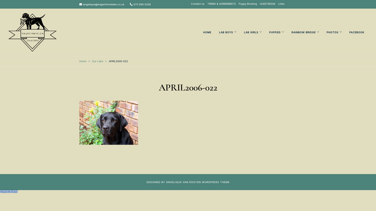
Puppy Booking (248, 3)
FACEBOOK (356, 32)
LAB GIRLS (251, 32)
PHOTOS (332, 32)
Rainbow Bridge (304, 32)
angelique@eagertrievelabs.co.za (103, 4)
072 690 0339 (142, 4)
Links (281, 3)
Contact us (197, 3)
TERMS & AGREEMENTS (221, 3)
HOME (207, 32)
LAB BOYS (226, 32)
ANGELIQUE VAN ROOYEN (183, 182)
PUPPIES (275, 32)
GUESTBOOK (267, 3)
